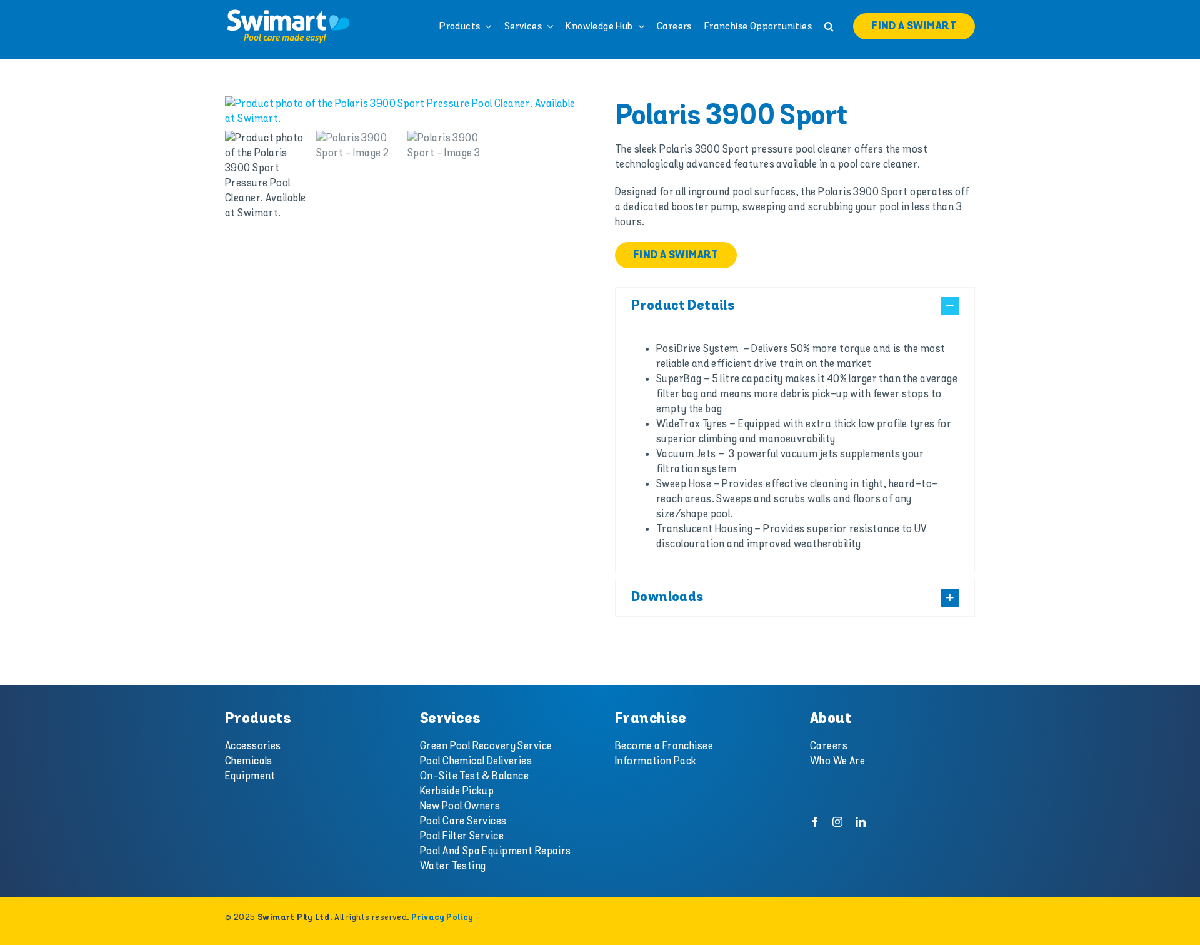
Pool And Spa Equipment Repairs (495, 851)
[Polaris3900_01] (405, 111)
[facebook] (815, 822)
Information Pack (656, 761)
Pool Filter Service (462, 836)
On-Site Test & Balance (474, 776)
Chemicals (248, 761)
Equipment (250, 776)
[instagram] (837, 822)
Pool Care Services (463, 821)
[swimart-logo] (288, 12)
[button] (829, 26)
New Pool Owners (460, 806)
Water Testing (453, 866)
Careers (829, 746)
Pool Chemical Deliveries (476, 761)
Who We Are (837, 761)
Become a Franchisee (664, 746)
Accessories (253, 746)
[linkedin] (861, 822)
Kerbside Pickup (457, 791)
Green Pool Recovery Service (486, 746)
